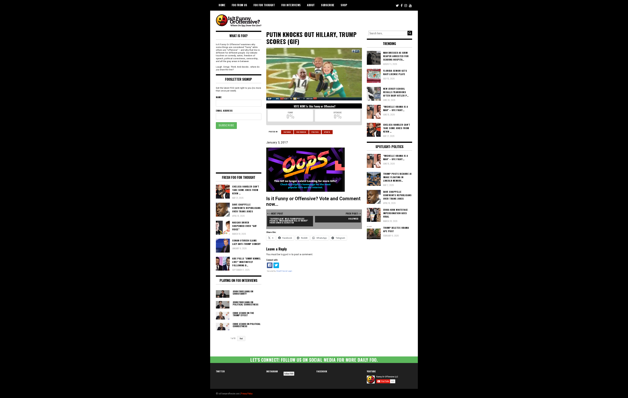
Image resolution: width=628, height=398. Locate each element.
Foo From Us (301, 132)
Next (241, 338)
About (311, 5)
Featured (287, 132)
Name (219, 97)
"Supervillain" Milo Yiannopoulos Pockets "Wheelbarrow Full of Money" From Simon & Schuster (289, 220)
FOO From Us (239, 5)
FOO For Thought (264, 5)
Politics (315, 132)
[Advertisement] (350, 19)
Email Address (224, 110)
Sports (327, 132)
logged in (286, 254)
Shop (344, 5)
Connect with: (272, 259)
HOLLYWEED (353, 218)
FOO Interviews (291, 5)
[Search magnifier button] (410, 33)
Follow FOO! (288, 373)
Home (222, 5)
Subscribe (327, 5)
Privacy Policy (246, 393)
